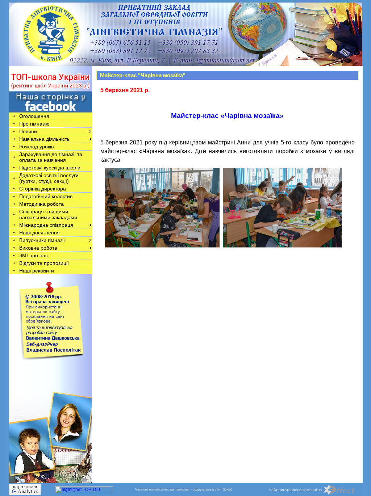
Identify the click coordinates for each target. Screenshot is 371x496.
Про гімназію (34, 124)
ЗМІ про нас (33, 255)
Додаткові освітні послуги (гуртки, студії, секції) (49, 178)
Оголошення (34, 116)
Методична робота (41, 204)
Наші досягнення (39, 232)
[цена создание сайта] (343, 489)
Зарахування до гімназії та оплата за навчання (50, 157)
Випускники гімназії (42, 240)
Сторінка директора (42, 189)
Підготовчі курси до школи (49, 168)
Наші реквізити (36, 271)
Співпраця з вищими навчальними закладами (48, 214)
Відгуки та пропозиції (44, 263)
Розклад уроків (36, 146)
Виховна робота (38, 248)
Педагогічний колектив (45, 196)
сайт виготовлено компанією (295, 490)
